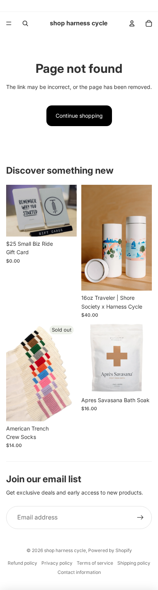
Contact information (79, 572)
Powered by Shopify (110, 550)
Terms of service (95, 563)
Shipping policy (133, 563)
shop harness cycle (65, 550)
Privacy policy (56, 563)
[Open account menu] (131, 23)
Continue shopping (79, 115)
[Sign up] (140, 517)
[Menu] (9, 23)
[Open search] (25, 23)
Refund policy (22, 563)
